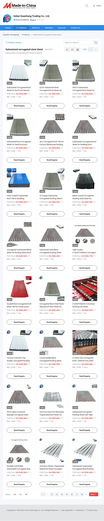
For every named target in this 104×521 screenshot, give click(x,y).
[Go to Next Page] (95, 49)
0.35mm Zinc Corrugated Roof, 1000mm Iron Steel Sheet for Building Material (83, 360)
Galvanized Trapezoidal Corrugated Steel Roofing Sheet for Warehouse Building (84, 469)
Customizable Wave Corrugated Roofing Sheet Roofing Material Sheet (50, 360)
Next (93, 494)
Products (22, 27)
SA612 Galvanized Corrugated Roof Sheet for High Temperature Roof (83, 90)
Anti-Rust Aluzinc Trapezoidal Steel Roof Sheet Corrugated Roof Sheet (52, 469)
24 (15, 494)
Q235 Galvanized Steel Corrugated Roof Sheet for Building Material (51, 90)
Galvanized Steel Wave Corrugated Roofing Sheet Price (50, 252)
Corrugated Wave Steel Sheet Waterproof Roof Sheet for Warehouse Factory (52, 306)
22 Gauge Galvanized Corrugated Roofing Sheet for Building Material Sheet (52, 198)
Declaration (80, 510)
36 (20, 494)
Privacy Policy (92, 510)
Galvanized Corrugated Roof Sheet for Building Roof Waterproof (84, 144)
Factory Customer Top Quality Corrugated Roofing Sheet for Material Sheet (18, 360)
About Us (36, 27)
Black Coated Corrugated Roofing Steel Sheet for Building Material (83, 198)
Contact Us (75, 27)
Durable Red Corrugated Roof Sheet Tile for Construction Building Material (19, 306)
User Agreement (67, 510)
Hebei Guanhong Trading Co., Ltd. (31, 16)
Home (7, 27)
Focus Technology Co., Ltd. (34, 510)
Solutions (49, 27)
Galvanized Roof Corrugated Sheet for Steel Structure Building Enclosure (19, 144)
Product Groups (15, 42)
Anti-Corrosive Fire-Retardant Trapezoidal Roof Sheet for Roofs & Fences (52, 415)
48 (26, 494)
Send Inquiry (19, 106)
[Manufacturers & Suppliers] (20, 5)
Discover (61, 27)
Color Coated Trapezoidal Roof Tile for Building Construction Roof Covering (18, 198)
